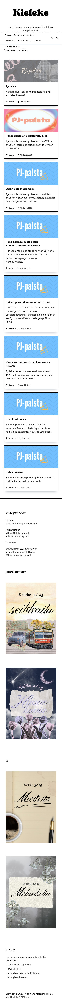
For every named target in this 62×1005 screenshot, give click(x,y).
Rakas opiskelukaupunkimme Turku (28, 302)
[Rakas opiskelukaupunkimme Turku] (31, 287)
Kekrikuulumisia (16, 419)
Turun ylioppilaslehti (16, 977)
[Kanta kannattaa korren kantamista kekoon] (31, 347)
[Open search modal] (57, 38)
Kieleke (11, 102)
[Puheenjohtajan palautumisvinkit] (31, 120)
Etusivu (8, 35)
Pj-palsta (11, 86)
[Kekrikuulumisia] (31, 404)
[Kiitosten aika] (31, 457)
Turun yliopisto (14, 968)
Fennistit (9, 40)
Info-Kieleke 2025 (12, 46)
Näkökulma (23, 40)
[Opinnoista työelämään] (31, 173)
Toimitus (18, 35)
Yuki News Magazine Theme (39, 993)
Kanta (29, 35)
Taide (36, 40)
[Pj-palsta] (31, 71)
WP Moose (24, 996)
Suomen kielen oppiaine (18, 964)
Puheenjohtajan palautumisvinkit (26, 135)
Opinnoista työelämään (20, 188)
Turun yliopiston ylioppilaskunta (22, 973)
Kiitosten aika (14, 472)
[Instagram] (52, 38)
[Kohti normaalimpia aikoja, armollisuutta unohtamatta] (31, 226)
